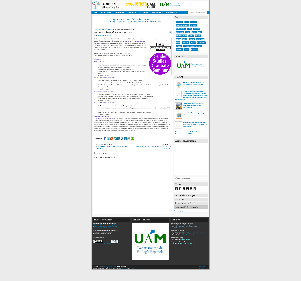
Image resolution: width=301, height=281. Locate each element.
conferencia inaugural (182, 25)
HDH (199, 32)
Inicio (95, 12)
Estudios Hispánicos (109, 266)
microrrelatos (200, 39)
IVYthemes (125, 268)
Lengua (191, 35)
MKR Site (131, 268)
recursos (178, 46)
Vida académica (143, 12)
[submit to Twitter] (108, 138)
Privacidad (107, 243)
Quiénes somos (171, 12)
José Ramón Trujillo (188, 235)
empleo (194, 32)
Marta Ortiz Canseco (198, 232)
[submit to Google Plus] (111, 138)
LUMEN (178, 39)
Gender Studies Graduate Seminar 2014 (113, 32)
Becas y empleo (157, 12)
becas (186, 21)
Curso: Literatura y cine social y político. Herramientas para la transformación (193, 105)
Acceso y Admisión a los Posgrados (105, 225)
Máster (185, 39)
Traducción (194, 49)
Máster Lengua (119, 12)
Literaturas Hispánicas (104, 35)
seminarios (179, 49)
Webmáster (202, 266)
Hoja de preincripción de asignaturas (105, 226)
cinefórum (193, 21)
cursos (189, 28)
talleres (187, 49)
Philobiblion (185, 42)
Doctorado (131, 12)
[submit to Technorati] (132, 138)
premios (193, 42)
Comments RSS (203, 268)
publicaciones (201, 42)
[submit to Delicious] (122, 138)
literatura (197, 35)
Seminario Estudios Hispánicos (192, 46)
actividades (179, 21)
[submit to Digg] (118, 138)
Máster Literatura (106, 12)
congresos (194, 25)
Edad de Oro (180, 32)
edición (188, 32)
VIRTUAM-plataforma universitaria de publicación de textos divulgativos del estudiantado (195, 124)
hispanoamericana (181, 35)
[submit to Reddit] (128, 138)
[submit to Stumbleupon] (115, 138)
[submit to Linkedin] (125, 138)
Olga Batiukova (185, 233)
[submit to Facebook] (105, 138)
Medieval (191, 39)
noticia (178, 42)
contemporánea (180, 28)
